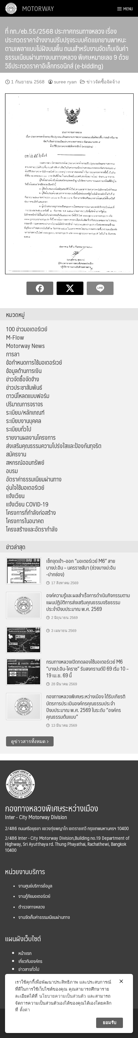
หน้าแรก (24, 953)
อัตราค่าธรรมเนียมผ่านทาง (34, 479)
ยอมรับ (109, 1022)
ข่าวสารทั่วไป (28, 969)
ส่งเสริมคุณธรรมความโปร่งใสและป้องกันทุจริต (53, 446)
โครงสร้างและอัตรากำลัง (32, 529)
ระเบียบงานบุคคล (23, 421)
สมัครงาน (16, 454)
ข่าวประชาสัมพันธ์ (24, 387)
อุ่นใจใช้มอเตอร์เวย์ (25, 487)
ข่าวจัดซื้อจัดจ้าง (103, 81)
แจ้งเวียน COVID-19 (27, 504)
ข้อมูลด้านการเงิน (24, 371)
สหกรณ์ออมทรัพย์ (25, 462)
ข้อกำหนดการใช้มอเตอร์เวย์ (34, 362)
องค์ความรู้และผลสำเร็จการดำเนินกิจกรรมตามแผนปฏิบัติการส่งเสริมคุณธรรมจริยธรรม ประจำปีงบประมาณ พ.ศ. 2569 (88, 602)
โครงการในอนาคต (25, 521)
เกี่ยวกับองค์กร (30, 961)
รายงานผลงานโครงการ (31, 437)
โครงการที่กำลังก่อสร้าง (31, 512)
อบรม (12, 471)
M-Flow (15, 337)
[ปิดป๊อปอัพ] (121, 981)
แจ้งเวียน (15, 496)
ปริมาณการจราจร (24, 404)
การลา (12, 354)
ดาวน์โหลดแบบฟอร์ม (27, 396)
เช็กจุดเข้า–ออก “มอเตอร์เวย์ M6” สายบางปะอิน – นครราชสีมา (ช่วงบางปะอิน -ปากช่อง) (81, 567)
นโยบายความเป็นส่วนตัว (62, 996)
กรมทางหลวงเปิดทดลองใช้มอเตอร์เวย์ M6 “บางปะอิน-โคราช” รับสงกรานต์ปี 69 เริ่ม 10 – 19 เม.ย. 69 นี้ (87, 668)
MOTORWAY (38, 8)
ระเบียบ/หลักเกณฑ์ (25, 412)
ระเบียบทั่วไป (18, 429)
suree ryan (65, 81)
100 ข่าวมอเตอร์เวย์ (26, 329)
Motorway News (25, 346)
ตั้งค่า (25, 1009)
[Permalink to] (23, 639)
